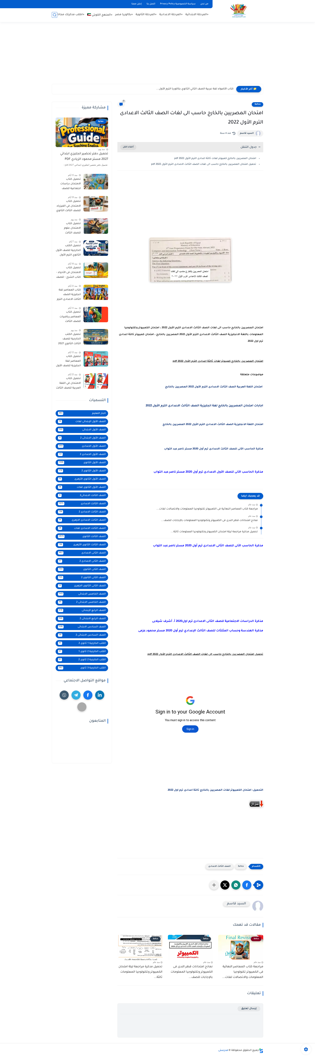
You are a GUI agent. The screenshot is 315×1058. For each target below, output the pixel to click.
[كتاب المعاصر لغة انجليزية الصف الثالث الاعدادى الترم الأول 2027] (95, 292)
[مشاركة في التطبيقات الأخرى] (214, 885)
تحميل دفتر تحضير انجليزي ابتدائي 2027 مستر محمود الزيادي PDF (84, 156)
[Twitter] (81, 706)
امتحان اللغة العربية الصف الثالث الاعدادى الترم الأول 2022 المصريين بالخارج (213, 387)
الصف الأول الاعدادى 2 (82, 454)
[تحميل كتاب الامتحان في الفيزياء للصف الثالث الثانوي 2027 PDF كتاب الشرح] (95, 203)
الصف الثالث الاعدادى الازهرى (82, 520)
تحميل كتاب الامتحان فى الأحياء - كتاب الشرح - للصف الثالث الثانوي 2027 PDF (68, 273)
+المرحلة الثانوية (146, 14)
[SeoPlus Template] (261, 1050)
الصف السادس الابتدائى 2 (82, 635)
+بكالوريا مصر (124, 14)
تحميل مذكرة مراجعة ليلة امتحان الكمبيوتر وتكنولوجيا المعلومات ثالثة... (214, 531)
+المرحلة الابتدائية (197, 14)
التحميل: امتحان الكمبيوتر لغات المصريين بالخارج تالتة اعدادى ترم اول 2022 (215, 790)
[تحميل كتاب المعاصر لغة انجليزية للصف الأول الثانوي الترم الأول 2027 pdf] (95, 359)
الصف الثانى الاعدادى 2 (82, 561)
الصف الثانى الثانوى (82, 569)
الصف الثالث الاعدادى (219, 866)
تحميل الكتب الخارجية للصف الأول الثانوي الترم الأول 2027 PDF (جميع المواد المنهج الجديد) (68, 251)
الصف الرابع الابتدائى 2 (82, 618)
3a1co (257, 104)
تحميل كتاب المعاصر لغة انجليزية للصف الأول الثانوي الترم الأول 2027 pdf (68, 362)
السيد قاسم (247, 133)
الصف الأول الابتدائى (82, 429)
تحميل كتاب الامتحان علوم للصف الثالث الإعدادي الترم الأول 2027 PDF (69, 229)
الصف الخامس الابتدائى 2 (82, 602)
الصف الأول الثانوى (82, 462)
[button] (246, 885)
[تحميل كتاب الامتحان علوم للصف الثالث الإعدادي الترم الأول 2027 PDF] (95, 226)
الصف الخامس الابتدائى (82, 594)
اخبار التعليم (82, 413)
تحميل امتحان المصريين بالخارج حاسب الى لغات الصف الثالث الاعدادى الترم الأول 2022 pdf (203, 164)
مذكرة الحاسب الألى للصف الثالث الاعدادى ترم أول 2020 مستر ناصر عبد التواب (213, 449)
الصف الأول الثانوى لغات (82, 487)
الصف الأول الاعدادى (82, 446)
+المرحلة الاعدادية (171, 14)
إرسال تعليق (249, 1008)
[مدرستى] (238, 10)
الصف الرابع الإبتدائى (82, 610)
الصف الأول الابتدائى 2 (82, 438)
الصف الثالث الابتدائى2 (82, 495)
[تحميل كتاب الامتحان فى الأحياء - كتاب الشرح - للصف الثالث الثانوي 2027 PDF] (95, 270)
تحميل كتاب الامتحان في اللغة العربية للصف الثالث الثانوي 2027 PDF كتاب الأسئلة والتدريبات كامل (68, 384)
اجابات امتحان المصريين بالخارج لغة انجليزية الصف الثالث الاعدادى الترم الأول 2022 (204, 405)
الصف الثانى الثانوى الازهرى (82, 585)
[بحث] (54, 15)
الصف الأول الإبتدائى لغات (82, 421)
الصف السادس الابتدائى (82, 627)
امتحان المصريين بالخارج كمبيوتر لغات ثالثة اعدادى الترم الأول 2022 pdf (215, 158)
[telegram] (76, 695)
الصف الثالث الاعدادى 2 (82, 512)
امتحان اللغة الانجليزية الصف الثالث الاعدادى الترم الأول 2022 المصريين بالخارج (212, 424)
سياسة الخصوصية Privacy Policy (178, 4)
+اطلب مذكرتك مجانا (71, 14)
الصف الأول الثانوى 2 (82, 471)
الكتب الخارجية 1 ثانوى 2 (82, 643)
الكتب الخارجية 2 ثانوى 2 (82, 659)
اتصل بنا (151, 4)
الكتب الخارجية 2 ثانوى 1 (82, 651)
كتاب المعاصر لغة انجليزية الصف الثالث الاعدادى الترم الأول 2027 (69, 295)
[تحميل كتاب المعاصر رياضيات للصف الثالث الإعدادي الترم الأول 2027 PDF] (95, 314)
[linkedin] (99, 695)
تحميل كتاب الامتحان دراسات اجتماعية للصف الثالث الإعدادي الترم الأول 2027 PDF (69, 184)
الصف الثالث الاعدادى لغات (82, 528)
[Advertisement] (157, 54)
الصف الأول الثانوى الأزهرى (82, 479)
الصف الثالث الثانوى (82, 536)
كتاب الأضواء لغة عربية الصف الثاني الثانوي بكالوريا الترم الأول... (195, 89)
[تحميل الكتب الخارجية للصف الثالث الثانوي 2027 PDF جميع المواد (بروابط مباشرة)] (95, 337)
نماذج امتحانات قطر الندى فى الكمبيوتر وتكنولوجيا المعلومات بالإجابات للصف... (209, 520)
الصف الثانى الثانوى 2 (82, 577)
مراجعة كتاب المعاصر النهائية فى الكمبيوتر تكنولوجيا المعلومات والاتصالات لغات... (207, 509)
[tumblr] (64, 695)
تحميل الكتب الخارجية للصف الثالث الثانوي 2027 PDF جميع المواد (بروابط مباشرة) (69, 340)
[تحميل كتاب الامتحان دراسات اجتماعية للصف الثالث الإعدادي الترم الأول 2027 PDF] (95, 181)
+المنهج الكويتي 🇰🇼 (99, 15)
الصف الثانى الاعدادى (82, 553)
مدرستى (223, 1050)
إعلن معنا (136, 4)
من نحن (204, 4)
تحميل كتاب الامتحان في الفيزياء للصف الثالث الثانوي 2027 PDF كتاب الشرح (68, 206)
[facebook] (87, 695)
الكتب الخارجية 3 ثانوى (82, 668)
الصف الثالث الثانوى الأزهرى (82, 544)
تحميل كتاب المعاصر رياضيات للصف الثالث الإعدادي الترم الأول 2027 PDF (69, 317)
